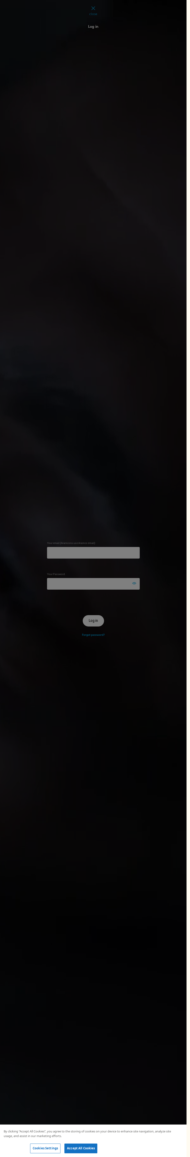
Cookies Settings (45, 1148)
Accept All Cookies (81, 1148)
